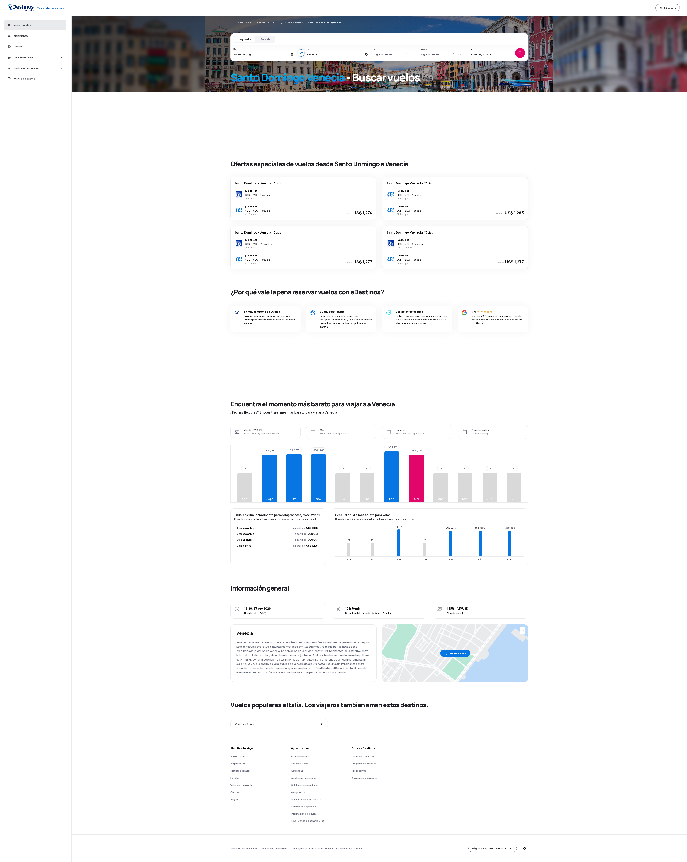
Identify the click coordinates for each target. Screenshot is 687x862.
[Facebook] (524, 848)
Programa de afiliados (364, 763)
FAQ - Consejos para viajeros (307, 820)
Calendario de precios (303, 806)
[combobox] (260, 54)
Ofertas (234, 792)
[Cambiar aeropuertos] (301, 53)
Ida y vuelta (244, 39)
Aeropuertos (298, 792)
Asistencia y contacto (364, 778)
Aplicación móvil (300, 756)
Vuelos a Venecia (295, 22)
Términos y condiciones (243, 848)
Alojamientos (237, 763)
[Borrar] (292, 54)
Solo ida (265, 39)
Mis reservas (359, 770)
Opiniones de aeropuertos (306, 799)
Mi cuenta (670, 7)
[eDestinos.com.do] (231, 22)
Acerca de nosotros (363, 756)
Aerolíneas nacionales (303, 778)
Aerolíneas (297, 770)
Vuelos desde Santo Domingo (270, 22)
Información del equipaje (305, 813)
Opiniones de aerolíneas (304, 785)
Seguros (235, 799)
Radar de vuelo (299, 763)
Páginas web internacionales (489, 848)
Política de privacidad (274, 848)
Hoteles (234, 778)
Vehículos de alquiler (242, 785)
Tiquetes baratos (240, 770)
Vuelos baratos (245, 22)
